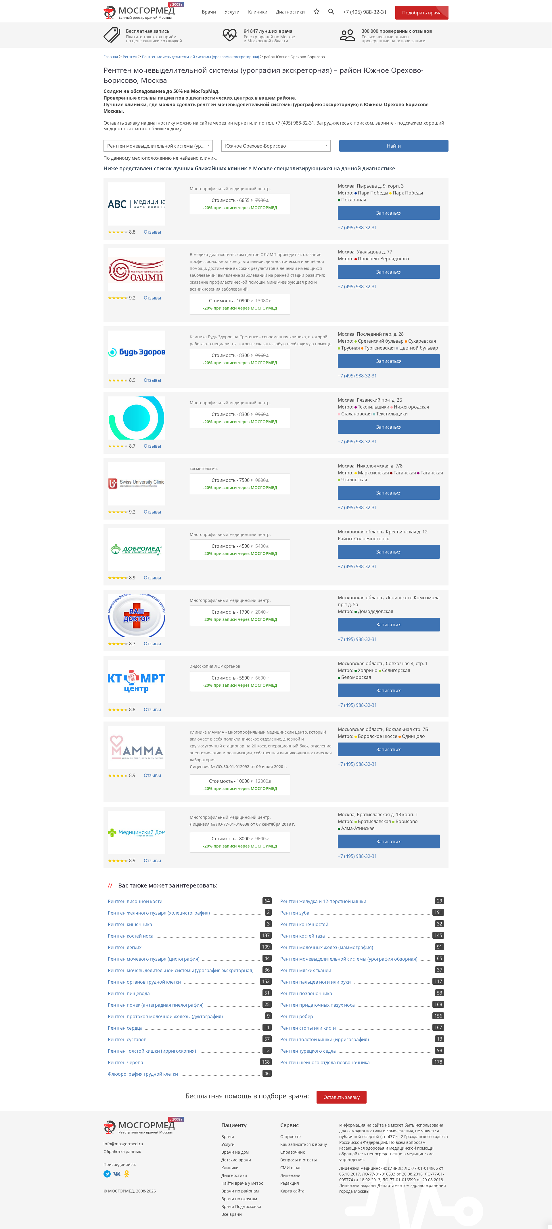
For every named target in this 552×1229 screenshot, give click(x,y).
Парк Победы (372, 193)
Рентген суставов (127, 1039)
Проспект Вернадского (383, 258)
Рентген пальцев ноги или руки (315, 982)
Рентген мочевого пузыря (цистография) (154, 959)
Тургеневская (379, 348)
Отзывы (152, 232)
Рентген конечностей (304, 924)
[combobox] (158, 146)
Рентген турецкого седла (308, 1051)
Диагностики (290, 12)
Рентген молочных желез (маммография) (326, 947)
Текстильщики (373, 407)
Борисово (406, 821)
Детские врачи (236, 1160)
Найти (394, 146)
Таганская (404, 473)
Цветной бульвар (418, 348)
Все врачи (231, 1214)
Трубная (350, 348)
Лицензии (290, 1175)
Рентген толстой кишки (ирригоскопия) (152, 1051)
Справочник (292, 1152)
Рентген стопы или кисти (308, 1028)
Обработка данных (122, 1151)
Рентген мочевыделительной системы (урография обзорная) (348, 959)
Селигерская (395, 670)
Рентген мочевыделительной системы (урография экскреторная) (181, 970)
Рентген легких (124, 947)
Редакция (289, 1183)
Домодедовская (375, 611)
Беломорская (355, 677)
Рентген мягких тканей (305, 970)
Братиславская (374, 821)
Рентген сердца (125, 1028)
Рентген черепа (125, 1062)
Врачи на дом (235, 1152)
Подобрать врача (422, 12)
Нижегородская (411, 407)
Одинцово (413, 736)
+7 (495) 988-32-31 (365, 11)
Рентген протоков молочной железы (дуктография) (165, 1016)
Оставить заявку (341, 1097)
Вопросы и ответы (298, 1160)
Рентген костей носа (131, 936)
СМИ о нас (290, 1167)
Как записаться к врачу (303, 1144)
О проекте (290, 1136)
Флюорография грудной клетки (143, 1074)
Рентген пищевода (129, 993)
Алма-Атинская (357, 828)
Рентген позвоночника (306, 993)
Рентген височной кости (135, 901)
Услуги (228, 1144)
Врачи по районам (240, 1191)
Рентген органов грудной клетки (144, 982)
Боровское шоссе (377, 736)
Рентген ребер (296, 1016)
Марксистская (373, 473)
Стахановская (356, 414)
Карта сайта (292, 1191)
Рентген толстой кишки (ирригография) (324, 1039)
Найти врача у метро (242, 1183)
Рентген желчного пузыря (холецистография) (159, 913)
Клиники (230, 1167)
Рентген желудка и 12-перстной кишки (323, 901)
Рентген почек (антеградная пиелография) (156, 1005)
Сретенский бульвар (380, 341)
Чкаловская (353, 479)
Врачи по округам (239, 1198)
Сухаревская (421, 341)
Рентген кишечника (130, 924)
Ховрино (367, 670)
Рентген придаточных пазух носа (317, 1005)
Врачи (227, 1136)
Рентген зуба (294, 913)
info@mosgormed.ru (123, 1143)
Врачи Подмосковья (241, 1206)
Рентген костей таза (302, 936)
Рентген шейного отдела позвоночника (325, 1062)
